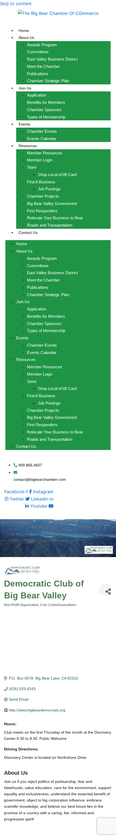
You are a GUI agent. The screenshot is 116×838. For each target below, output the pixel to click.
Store (31, 167)
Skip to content (16, 3)
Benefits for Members (46, 102)
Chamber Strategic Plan (48, 80)
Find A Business (41, 182)
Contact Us (28, 232)
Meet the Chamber (43, 66)
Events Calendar (41, 138)
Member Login (39, 160)
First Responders (42, 210)
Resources (28, 146)
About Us (26, 37)
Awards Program (42, 44)
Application (36, 95)
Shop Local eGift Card (57, 174)
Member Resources (44, 153)
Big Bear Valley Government (52, 203)
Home (24, 30)
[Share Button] (105, 590)
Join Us (25, 88)
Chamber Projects (43, 196)
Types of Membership (46, 117)
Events (24, 124)
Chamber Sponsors (44, 109)
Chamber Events (42, 131)
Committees (38, 51)
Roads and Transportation (49, 225)
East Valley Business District (52, 59)
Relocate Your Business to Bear (55, 218)
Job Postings (49, 189)
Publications (37, 73)
